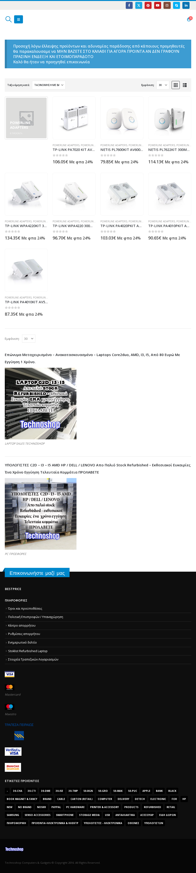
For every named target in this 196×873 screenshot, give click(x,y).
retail (171, 807)
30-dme (45, 791)
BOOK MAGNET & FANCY (22, 799)
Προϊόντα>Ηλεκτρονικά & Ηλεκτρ (55, 823)
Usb (107, 815)
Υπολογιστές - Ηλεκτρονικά (103, 823)
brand (47, 799)
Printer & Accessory (104, 807)
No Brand (25, 807)
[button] (8, 19)
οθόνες (133, 823)
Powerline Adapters (66, 145)
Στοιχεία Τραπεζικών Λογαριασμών (33, 659)
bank (159, 791)
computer (105, 799)
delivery (123, 799)
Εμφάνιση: (147, 85)
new (9, 807)
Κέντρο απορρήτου (22, 625)
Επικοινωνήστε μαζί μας (37, 573)
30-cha (17, 791)
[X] (138, 5)
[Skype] (176, 5)
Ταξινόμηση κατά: (18, 85)
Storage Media (89, 815)
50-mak (118, 791)
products (131, 807)
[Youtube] (157, 5)
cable (61, 799)
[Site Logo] (27, 19)
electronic (158, 799)
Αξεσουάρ (147, 815)
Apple (146, 791)
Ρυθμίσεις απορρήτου (24, 634)
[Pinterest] (148, 5)
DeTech (140, 799)
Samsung (13, 815)
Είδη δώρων (167, 815)
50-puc (132, 791)
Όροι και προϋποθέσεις (25, 609)
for (174, 799)
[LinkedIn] (185, 5)
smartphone (65, 815)
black (172, 791)
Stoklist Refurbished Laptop (28, 651)
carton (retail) (82, 799)
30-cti (32, 791)
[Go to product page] (74, 117)
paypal (56, 807)
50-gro (103, 791)
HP (184, 799)
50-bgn (88, 791)
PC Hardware (75, 807)
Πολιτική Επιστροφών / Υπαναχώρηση (35, 617)
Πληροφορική (16, 823)
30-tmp (73, 791)
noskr (41, 807)
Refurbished (152, 807)
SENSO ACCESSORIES (37, 815)
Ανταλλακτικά (125, 815)
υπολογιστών (153, 823)
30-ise (59, 791)
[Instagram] (166, 5)
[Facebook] (129, 5)
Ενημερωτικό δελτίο (22, 642)
